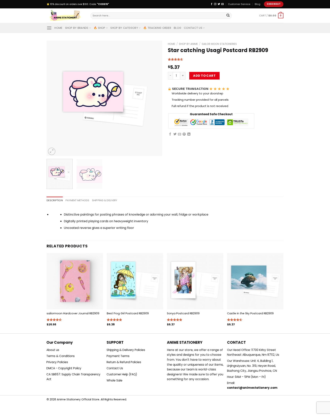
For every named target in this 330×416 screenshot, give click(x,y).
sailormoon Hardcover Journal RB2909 (73, 313)
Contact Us (193, 28)
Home (58, 28)
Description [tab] (55, 200)
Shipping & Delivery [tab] (104, 200)
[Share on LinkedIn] (188, 134)
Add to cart (204, 75)
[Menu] (49, 28)
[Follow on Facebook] (211, 4)
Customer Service (239, 4)
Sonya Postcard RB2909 (183, 313)
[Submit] (228, 15)
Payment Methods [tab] (77, 200)
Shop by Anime (188, 44)
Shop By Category (124, 28)
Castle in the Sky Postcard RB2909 (250, 313)
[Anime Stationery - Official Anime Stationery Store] (66, 15)
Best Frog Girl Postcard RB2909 (128, 313)
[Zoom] (51, 151)
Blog (257, 4)
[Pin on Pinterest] (184, 134)
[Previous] (53, 98)
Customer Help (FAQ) (122, 374)
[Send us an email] (222, 4)
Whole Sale (114, 380)
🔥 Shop (99, 28)
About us (52, 350)
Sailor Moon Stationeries (219, 44)
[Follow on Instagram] (215, 4)
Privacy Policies (57, 362)
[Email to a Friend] (179, 134)
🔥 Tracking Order (157, 28)
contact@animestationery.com (252, 388)
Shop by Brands (76, 28)
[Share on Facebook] (170, 134)
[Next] (155, 98)
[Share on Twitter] (174, 134)
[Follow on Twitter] (219, 4)
